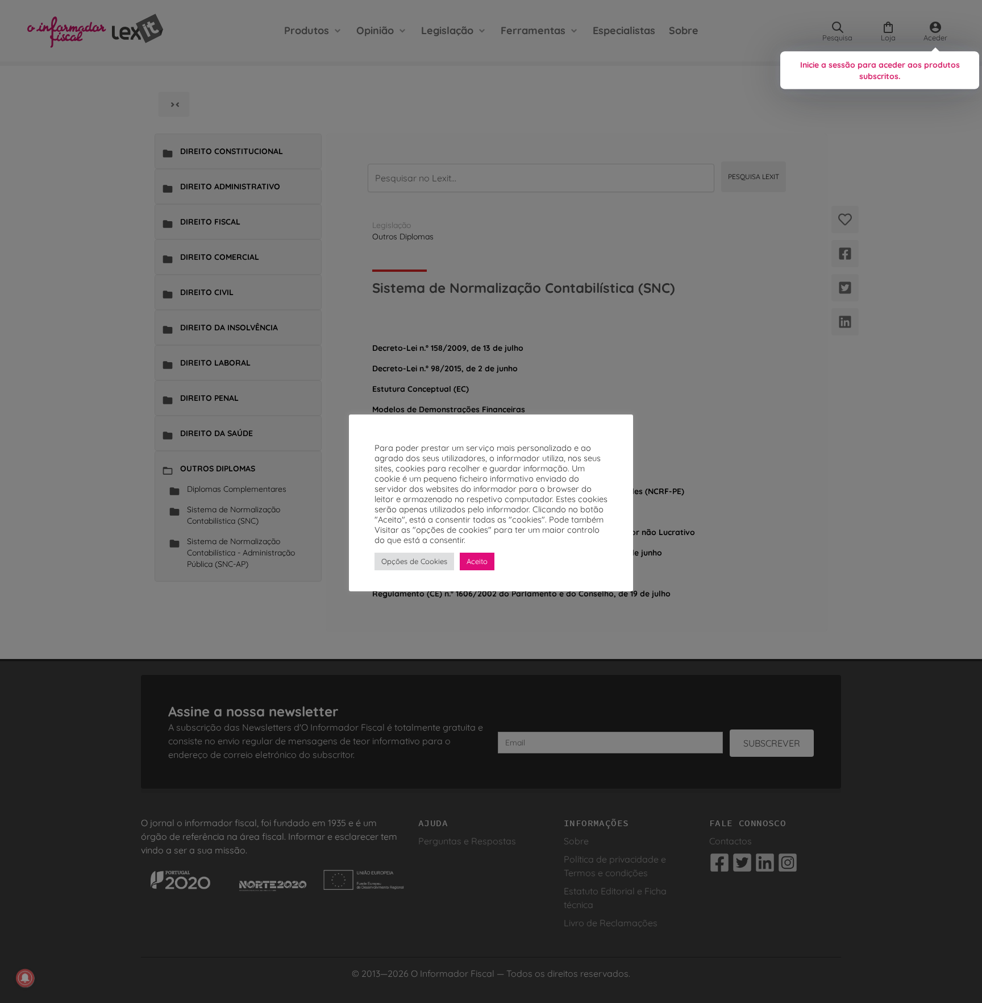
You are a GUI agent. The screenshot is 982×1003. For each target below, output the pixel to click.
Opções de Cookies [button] (414, 561)
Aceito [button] (477, 561)
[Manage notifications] (25, 978)
